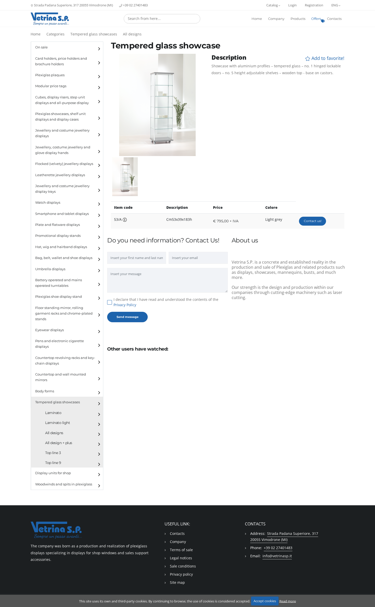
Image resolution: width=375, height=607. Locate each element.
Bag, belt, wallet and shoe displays (63, 258)
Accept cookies (265, 601)
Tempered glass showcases (93, 34)
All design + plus (58, 443)
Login (292, 5)
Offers (316, 19)
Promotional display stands (58, 236)
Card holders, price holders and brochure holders (61, 61)
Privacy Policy (125, 304)
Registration (314, 5)
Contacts (334, 19)
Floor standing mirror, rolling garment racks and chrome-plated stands (64, 313)
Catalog (272, 5)
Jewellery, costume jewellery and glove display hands (62, 150)
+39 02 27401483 (135, 5)
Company (276, 19)
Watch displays (47, 202)
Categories (55, 34)
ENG (335, 5)
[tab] (67, 47)
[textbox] (162, 19)
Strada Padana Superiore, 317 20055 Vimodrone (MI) (73, 5)
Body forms (44, 391)
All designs (132, 34)
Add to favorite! (327, 58)
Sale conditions (183, 566)
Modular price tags (50, 86)
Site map (177, 582)
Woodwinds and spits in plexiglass (63, 484)
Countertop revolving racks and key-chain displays (65, 360)
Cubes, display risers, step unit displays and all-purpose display (62, 100)
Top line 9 (53, 462)
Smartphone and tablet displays (62, 214)
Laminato (53, 412)
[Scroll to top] (368, 589)
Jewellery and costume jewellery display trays (62, 188)
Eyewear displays (49, 330)
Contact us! (312, 221)
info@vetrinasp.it (277, 555)
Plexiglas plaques (50, 75)
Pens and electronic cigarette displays (59, 343)
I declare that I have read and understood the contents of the (166, 302)
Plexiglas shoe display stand (58, 297)
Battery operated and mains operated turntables (58, 283)
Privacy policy (181, 574)
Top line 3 (53, 452)
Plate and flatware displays (57, 225)
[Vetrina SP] (50, 18)
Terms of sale (181, 549)
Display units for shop (53, 473)
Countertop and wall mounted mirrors (60, 377)
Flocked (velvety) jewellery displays (64, 164)
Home (257, 19)
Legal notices (181, 558)
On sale (41, 47)
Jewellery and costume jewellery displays (62, 133)
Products (298, 19)
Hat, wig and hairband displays (61, 247)
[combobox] (162, 18)
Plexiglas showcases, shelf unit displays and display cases (60, 116)
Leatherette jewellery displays (60, 175)
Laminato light (57, 422)
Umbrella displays (50, 269)
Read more (287, 601)
